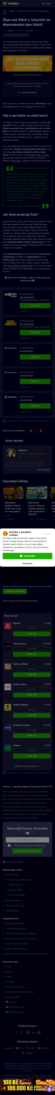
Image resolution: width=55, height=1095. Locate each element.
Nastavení (27, 563)
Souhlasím (29, 556)
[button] (47, 533)
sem (12, 550)
